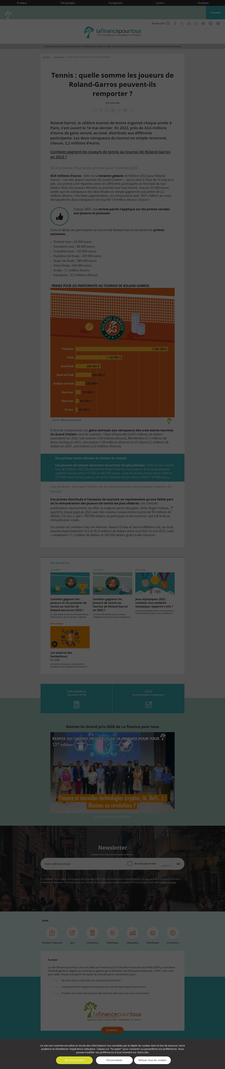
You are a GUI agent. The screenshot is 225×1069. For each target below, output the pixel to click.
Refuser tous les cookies (152, 1060)
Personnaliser (114, 1060)
